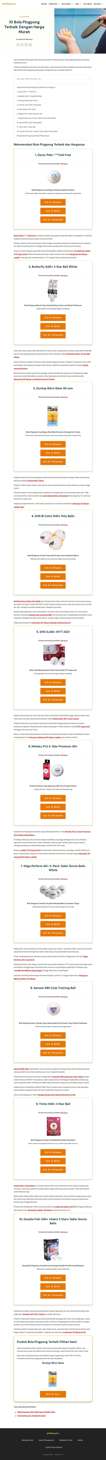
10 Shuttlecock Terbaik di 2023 (31, 1416)
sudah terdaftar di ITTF (65, 1206)
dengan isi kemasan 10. (51, 622)
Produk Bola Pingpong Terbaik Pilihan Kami (33, 136)
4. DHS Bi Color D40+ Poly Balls (29, 105)
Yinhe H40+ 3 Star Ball (24, 1185)
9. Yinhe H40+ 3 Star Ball (26, 127)
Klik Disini (64, 164)
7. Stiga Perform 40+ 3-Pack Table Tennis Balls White (36, 118)
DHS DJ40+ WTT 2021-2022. (66, 718)
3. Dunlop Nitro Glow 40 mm (27, 100)
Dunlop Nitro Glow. (35, 480)
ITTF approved (83, 726)
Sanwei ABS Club (21, 1069)
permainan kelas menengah (55, 496)
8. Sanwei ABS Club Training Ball (29, 122)
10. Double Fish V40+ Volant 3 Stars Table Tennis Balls (37, 131)
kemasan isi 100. (57, 1095)
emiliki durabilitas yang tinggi (28, 970)
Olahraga (24, 16)
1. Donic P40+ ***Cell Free (26, 92)
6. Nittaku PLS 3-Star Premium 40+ (30, 114)
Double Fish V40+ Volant (34, 1314)
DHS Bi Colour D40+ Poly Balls (27, 601)
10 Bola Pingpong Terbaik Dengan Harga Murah (24, 27)
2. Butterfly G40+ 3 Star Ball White (29, 96)
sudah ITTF (30, 850)
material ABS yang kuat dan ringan (67, 1076)
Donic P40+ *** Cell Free (25, 235)
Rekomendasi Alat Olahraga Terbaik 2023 (36, 1412)
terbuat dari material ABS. (40, 615)
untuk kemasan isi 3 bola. (34, 379)
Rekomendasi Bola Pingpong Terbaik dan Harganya (36, 87)
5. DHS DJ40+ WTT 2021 (26, 109)
